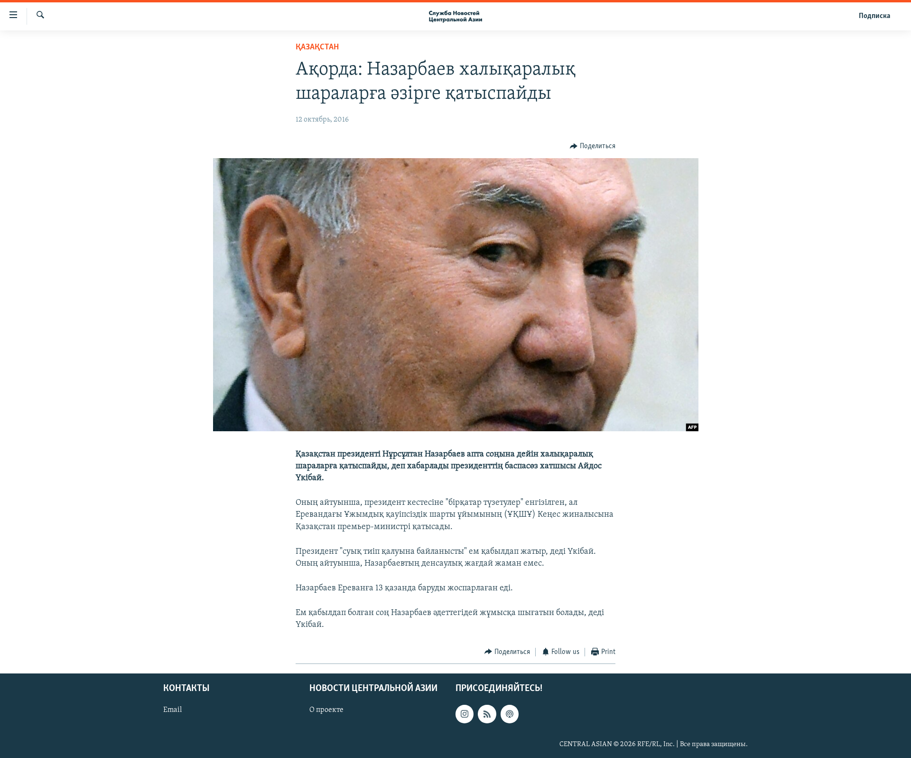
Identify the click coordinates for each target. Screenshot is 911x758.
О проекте (326, 710)
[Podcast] (510, 714)
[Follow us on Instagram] (465, 714)
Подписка (874, 16)
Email (172, 710)
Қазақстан (317, 47)
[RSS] (487, 714)
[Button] (592, 146)
